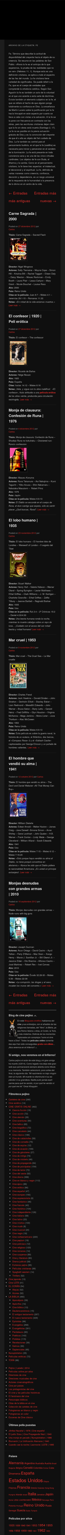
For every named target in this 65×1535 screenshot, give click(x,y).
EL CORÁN (14, 1286)
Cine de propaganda (22, 1162)
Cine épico (17, 1184)
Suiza (28, 1510)
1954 (41, 1525)
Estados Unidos (26, 1480)
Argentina (29, 1463)
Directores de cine (17, 1374)
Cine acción (18, 1113)
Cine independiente (21, 1212)
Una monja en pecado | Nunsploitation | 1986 (30, 1437)
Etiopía (46, 1481)
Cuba (51, 1467)
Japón (49, 1494)
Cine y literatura (20, 1258)
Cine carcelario (19, 1131)
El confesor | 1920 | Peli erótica (25, 318)
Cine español (18, 1191)
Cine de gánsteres (21, 1152)
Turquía (34, 1510)
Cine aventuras (19, 1120)
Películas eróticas (17, 1356)
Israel (25, 1494)
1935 (12, 1525)
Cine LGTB (14, 1282)
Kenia (11, 1500)
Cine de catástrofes (21, 1138)
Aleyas (15, 1289)
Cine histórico (19, 1208)
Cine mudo (17, 1226)
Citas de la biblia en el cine (22, 1403)
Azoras (15, 1293)
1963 (48, 1531)
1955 (49, 1525)
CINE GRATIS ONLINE (20, 1106)
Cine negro (17, 1233)
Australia (39, 1463)
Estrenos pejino (19, 1264)
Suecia (21, 1510)
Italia (32, 1493)
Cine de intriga (19, 1155)
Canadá (28, 1467)
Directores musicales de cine (23, 1378)
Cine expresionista (21, 1198)
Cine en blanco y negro (23, 1180)
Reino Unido (34, 1505)
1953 (34, 1525)
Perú (52, 1500)
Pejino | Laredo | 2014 (19, 1368)
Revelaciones (18, 1342)
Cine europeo (18, 1194)
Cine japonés (15, 1279)
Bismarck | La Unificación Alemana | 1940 (29, 1441)
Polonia (12, 1505)
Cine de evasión (20, 1148)
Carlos (12, 229)
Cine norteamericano (22, 1236)
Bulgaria (12, 1468)
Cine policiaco (19, 1243)
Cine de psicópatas (21, 1166)
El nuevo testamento (22, 1317)
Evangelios (17, 1324)
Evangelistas (18, 1328)
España (27, 1473)
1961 (35, 1531)
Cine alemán (18, 1117)
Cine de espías (19, 1145)
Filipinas (12, 1487)
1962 (41, 1530)
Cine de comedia (20, 1141)
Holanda (41, 1488)
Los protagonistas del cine (21, 1389)
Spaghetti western (21, 1272)
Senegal (12, 1510)
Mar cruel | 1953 (22, 639)
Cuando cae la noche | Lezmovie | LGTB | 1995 (31, 1444)
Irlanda (19, 1494)
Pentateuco (17, 1332)
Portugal (19, 1505)
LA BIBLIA (14, 1296)
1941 (28, 1525)
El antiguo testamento (23, 1314)
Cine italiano (18, 1215)
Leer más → (14, 305)
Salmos (16, 1346)
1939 (17, 1525)
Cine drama (17, 1176)
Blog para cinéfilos (33, 1020)
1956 (11, 1530)
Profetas (16, 1338)
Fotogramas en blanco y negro (23, 1410)
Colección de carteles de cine (23, 1406)
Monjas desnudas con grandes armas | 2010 (25, 888)
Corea (45, 1468)
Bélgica (19, 1467)
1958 (17, 1530)
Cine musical (18, 1229)
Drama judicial (19, 1261)
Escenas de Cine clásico (21, 1417)
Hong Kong (49, 1488)
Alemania (16, 1462)
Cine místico (18, 1222)
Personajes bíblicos (18, 1399)
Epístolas (17, 1321)
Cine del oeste (19, 1173)
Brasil (54, 1463)
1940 (23, 1525)
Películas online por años (21, 1371)
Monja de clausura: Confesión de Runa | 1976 (26, 415)
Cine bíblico (18, 1307)
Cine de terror (18, 1170)
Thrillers (16, 1275)
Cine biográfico (19, 1127)
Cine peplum (18, 1240)
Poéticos (16, 1335)
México (37, 1499)
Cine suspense (19, 1254)
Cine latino (17, 1219)
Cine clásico (18, 1134)
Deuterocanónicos (21, 1310)
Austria (47, 1463)
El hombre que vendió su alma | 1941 (23, 763)
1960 (29, 1530)
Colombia (37, 1467)
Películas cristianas (21, 1268)
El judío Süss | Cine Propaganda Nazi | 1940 (30, 1434)
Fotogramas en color (18, 1413)
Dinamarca (14, 1473)
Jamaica (40, 1494)
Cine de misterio (20, 1159)
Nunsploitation (15, 1352)
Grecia (34, 1487)
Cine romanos (19, 1250)
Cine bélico (17, 1124)
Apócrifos (17, 1303)
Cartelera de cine (17, 1099)
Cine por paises (16, 1385)
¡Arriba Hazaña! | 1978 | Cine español (26, 1430)
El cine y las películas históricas (24, 1392)
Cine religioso (18, 1247)
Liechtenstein (25, 1499)
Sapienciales (18, 1349)
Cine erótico (18, 1187)
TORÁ (11, 1360)
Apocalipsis (18, 1300)
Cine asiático (15, 1102)
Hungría (12, 1494)
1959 (24, 1530)
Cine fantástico (19, 1201)
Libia (16, 1499)
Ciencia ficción (19, 1110)
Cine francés (18, 1205)
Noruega (45, 1500)
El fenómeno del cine (19, 1396)
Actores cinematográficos (21, 1382)
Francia (23, 1487)
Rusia (48, 1505)
